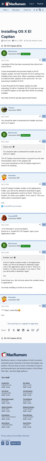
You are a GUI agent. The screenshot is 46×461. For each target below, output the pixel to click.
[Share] (40, 60)
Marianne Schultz (28, 407)
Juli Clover (5, 391)
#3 (44, 141)
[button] (2, 4)
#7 (44, 306)
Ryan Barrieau (27, 415)
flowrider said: (8, 257)
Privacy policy (6, 436)
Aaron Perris (27, 423)
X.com (8, 387)
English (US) (15, 443)
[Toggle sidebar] (43, 10)
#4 (44, 184)
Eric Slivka (26, 383)
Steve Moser (5, 423)
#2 (44, 116)
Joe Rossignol (27, 391)
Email (3, 387)
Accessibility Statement (21, 436)
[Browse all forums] (36, 10)
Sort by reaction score (34, 41)
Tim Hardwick (27, 399)
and (13, 206)
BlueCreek (7, 41)
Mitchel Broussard (7, 399)
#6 (44, 252)
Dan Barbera (6, 415)
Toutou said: (7, 147)
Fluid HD (7, 440)
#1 (44, 60)
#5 (44, 224)
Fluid (2, 440)
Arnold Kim (5, 383)
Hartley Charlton (7, 407)
